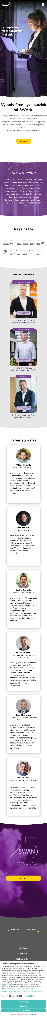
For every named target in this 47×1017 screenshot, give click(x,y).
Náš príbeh (23, 141)
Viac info (23, 878)
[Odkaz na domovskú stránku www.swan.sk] (6, 5)
